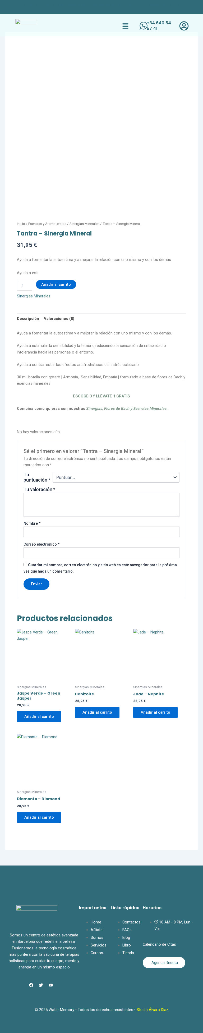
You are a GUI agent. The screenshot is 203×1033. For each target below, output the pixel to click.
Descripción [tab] (28, 318)
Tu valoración (39, 489)
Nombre (32, 523)
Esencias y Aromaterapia (47, 224)
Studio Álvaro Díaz (152, 1009)
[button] (125, 26)
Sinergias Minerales (84, 224)
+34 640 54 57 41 (159, 25)
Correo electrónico (41, 544)
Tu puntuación (37, 477)
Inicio (21, 224)
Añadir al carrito (56, 284)
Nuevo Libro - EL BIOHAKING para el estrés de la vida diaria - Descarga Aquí (101, 5)
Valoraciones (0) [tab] (59, 318)
